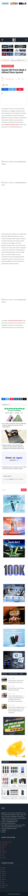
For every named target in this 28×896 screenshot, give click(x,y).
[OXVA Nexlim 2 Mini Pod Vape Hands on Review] (4, 679)
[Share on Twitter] (12, 89)
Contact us (3, 821)
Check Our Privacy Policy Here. (8, 823)
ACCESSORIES (7, 66)
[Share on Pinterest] (19, 89)
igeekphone (17, 894)
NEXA (3, 850)
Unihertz (4, 875)
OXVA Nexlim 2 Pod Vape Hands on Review (16, 689)
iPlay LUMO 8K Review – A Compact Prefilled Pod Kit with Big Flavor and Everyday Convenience (16, 698)
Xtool (3, 881)
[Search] (26, 39)
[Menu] (2, 39)
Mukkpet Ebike (5, 885)
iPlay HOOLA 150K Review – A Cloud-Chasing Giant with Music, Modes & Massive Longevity (17, 709)
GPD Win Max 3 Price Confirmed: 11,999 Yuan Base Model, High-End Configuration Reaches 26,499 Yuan (13, 446)
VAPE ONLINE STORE (7, 842)
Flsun (3, 877)
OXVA (3, 848)
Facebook (3, 830)
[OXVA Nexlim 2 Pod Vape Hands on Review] (4, 687)
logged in (12, 479)
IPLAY (3, 855)
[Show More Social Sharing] (25, 89)
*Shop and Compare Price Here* (9, 828)
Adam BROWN (10, 79)
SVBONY (4, 867)
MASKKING (4, 852)
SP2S (3, 854)
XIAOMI (21, 673)
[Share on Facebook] (5, 89)
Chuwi (3, 869)
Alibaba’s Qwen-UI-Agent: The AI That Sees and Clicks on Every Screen (14, 467)
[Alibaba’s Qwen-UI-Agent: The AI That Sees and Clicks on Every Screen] (14, 458)
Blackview (4, 871)
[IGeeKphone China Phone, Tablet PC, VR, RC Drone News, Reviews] (14, 40)
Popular (5, 673)
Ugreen (3, 887)
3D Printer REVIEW (13, 673)
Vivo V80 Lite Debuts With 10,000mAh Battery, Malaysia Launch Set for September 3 (14, 425)
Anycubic (4, 879)
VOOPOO (4, 846)
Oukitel (3, 883)
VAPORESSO (4, 844)
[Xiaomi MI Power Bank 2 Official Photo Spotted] (14, 99)
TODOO (3, 857)
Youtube (3, 832)
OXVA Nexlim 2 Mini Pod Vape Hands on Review (15, 681)
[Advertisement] (14, 21)
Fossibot (4, 873)
